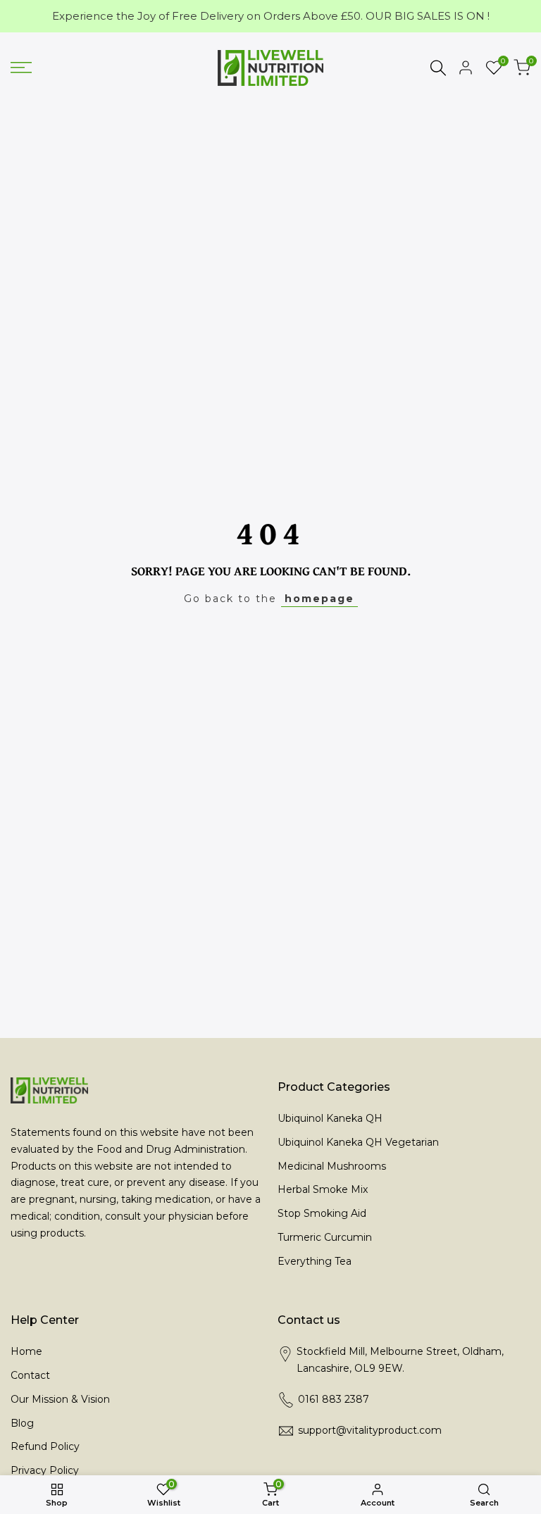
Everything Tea (315, 1261)
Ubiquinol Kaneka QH (330, 1118)
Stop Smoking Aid (322, 1213)
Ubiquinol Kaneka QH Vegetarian (358, 1142)
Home (26, 1351)
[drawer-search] (438, 68)
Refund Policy (45, 1446)
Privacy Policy (45, 1470)
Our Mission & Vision (60, 1399)
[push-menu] (21, 68)
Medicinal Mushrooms (332, 1166)
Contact (30, 1375)
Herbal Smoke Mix (323, 1189)
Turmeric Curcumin (325, 1237)
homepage (319, 598)
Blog (22, 1423)
